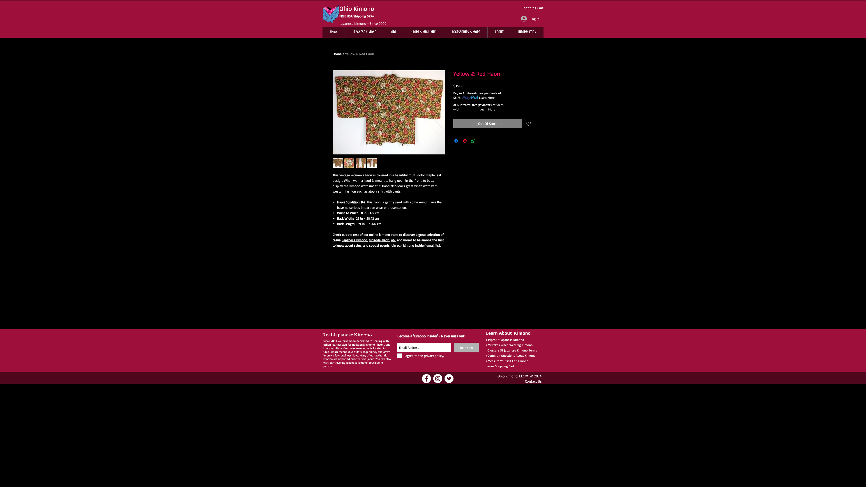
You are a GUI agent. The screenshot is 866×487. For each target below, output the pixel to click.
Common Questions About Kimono (512, 355)
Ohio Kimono (507, 376)
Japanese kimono (354, 240)
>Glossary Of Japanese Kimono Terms (511, 350)
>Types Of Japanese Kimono (505, 340)
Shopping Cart (533, 8)
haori (385, 240)
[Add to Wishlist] (528, 123)
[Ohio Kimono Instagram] (437, 378)
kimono (370, 344)
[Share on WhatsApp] (473, 141)
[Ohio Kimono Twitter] (449, 378)
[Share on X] (482, 141)
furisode (375, 240)
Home (337, 54)
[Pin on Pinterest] (465, 141)
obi (393, 240)
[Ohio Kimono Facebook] (426, 378)
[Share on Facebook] (456, 141)
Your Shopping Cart (501, 366)
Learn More (487, 97)
